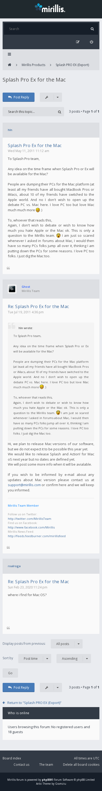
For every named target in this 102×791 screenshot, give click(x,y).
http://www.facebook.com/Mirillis (31, 527)
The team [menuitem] (46, 764)
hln (10, 130)
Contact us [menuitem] (21, 764)
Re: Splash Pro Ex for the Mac (38, 306)
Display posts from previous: (36, 643)
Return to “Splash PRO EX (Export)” (34, 702)
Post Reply (21, 97)
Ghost (26, 287)
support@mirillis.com (24, 484)
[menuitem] (91, 42)
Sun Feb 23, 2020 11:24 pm (27, 587)
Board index (12, 758)
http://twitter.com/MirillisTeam (29, 519)
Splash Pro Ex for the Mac (34, 79)
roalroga (14, 566)
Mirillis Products (33, 65)
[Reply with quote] (8, 268)
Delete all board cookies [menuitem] (81, 764)
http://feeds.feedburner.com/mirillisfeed (37, 536)
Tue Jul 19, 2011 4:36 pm (26, 312)
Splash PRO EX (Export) (72, 65)
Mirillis (11, 780)
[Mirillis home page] (51, 7)
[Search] (92, 29)
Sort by (20, 658)
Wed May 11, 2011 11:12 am (28, 151)
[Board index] (9, 65)
